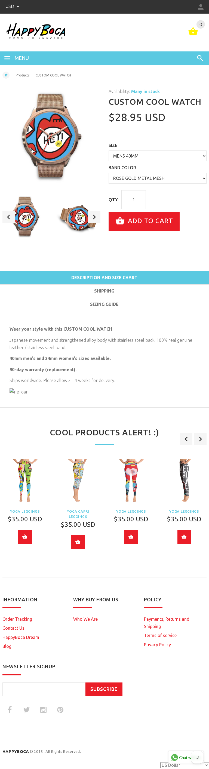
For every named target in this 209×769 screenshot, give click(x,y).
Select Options (25, 537)
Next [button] (94, 217)
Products (22, 75)
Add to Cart (149, 220)
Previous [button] (8, 217)
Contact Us (13, 628)
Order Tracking (17, 619)
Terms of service (160, 635)
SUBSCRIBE (104, 689)
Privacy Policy (157, 644)
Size (113, 145)
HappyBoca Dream (20, 637)
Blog (6, 646)
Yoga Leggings (25, 511)
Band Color (122, 167)
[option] (25, 217)
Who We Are (85, 619)
